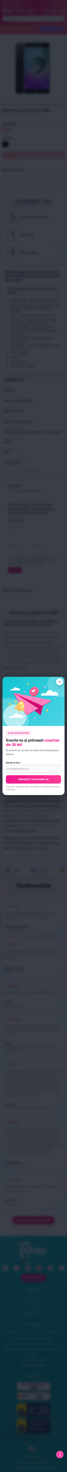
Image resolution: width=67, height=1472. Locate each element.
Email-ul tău (14, 762)
